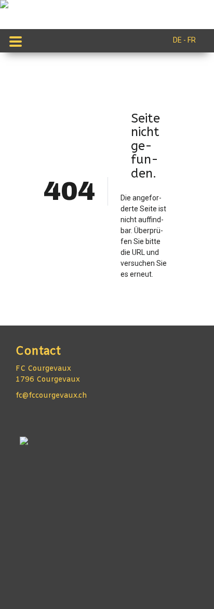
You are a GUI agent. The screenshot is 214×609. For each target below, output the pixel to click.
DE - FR (184, 40)
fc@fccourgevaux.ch (51, 396)
